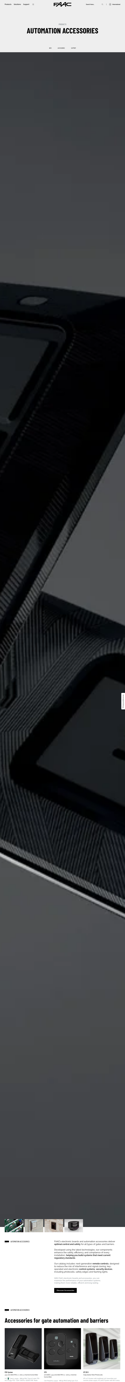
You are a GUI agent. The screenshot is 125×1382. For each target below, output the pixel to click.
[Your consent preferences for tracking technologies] (123, 701)
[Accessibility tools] (8, 1378)
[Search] (102, 4)
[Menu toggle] (33, 4)
